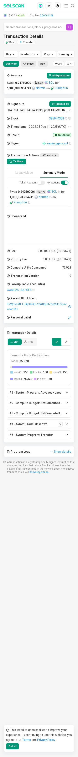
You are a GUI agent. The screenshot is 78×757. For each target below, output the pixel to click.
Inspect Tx (62, 103)
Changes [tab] (28, 63)
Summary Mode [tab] (54, 172)
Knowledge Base (39, 472)
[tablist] (25, 64)
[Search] (69, 27)
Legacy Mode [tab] (24, 172)
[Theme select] (49, 5)
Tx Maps (18, 161)
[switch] (41, 183)
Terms (26, 739)
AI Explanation (60, 75)
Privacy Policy (46, 739)
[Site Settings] (57, 5)
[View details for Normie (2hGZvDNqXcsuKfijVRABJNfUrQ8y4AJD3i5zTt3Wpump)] (33, 88)
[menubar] (49, 6)
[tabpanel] (39, 263)
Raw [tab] (42, 63)
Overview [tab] (11, 63)
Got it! (12, 746)
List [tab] (16, 341)
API (60, 63)
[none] (41, 5)
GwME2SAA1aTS (19, 290)
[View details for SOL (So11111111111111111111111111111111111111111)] (46, 82)
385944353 (56, 118)
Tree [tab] (30, 341)
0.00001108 (46, 15)
